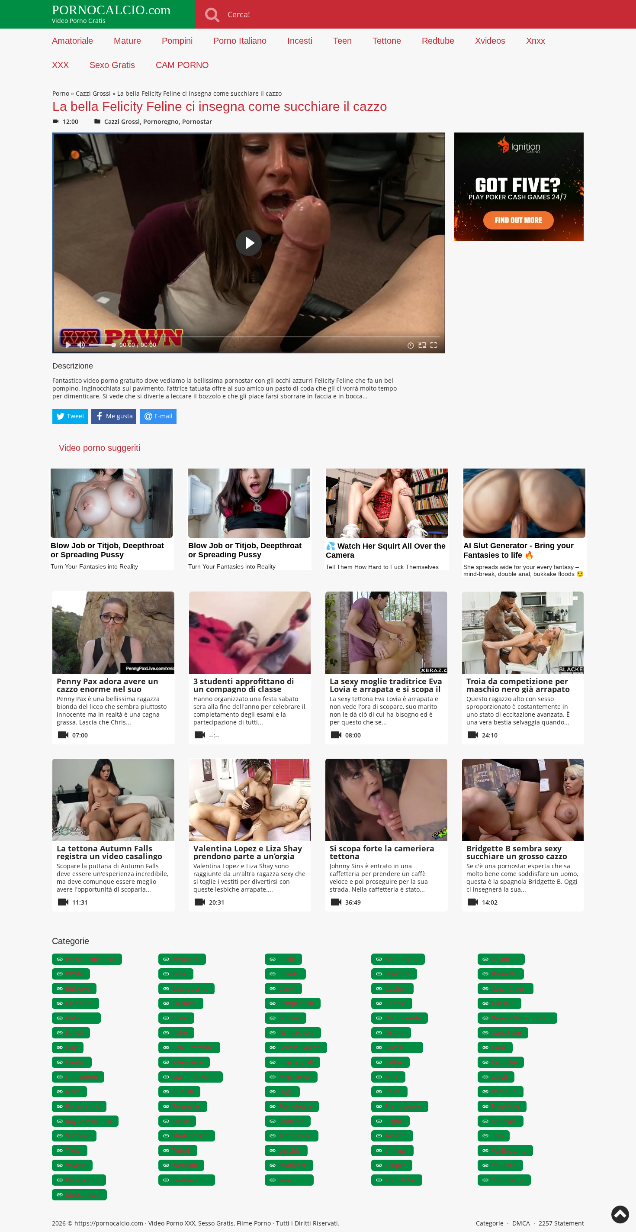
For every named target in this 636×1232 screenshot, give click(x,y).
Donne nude (403, 1018)
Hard (498, 1047)
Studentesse (190, 1136)
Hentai (75, 1062)
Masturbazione (194, 1077)
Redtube (438, 40)
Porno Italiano (240, 40)
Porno (60, 93)
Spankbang (507, 1180)
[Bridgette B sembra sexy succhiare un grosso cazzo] (523, 800)
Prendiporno (403, 1106)
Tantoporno (295, 1136)
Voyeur (76, 1165)
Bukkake (78, 988)
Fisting (394, 1032)
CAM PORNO (182, 65)
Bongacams (82, 1180)
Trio (497, 1136)
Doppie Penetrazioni (520, 1018)
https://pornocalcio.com (108, 1223)
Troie (73, 1150)
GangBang (506, 1032)
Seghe (394, 1121)
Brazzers (397, 974)
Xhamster (292, 1165)
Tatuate (395, 1136)
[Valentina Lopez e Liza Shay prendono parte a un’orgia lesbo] (250, 800)
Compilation (296, 1003)
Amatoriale (72, 40)
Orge (286, 1091)
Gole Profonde (192, 1047)
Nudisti (182, 1091)
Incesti (299, 40)
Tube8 (181, 1150)
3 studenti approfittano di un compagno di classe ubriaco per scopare (243, 689)
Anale (287, 959)
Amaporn (185, 959)
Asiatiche (504, 959)
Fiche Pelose (296, 1032)
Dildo (179, 1018)
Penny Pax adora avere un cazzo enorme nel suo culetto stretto (107, 689)
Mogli (499, 1077)
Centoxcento (190, 1180)
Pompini (177, 40)
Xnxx (535, 40)
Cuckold (502, 1003)
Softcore (78, 1136)
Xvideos (490, 40)
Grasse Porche (299, 1047)
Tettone (387, 40)
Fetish (74, 1032)
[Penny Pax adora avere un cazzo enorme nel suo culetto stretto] (113, 633)
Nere (73, 1091)
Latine (394, 1062)
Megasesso (295, 1077)
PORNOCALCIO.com (111, 9)
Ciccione (184, 1003)
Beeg (179, 974)
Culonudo (80, 1018)
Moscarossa (83, 1194)
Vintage (396, 1150)
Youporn (503, 1165)
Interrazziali (296, 1062)
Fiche (179, 1032)
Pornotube (400, 1180)
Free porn (293, 1180)
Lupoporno (81, 1077)
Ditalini (289, 1018)
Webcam (184, 1165)
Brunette (504, 974)
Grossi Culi (400, 1047)
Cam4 (287, 988)
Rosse (180, 1121)
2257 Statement (561, 1223)
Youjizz (395, 1165)
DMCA (521, 1223)
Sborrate (291, 1121)
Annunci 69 (401, 959)
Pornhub (504, 1091)
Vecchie (290, 1150)
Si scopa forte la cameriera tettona (382, 852)
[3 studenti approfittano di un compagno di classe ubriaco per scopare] (250, 633)
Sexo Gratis (112, 65)
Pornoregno (161, 121)
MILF (391, 1077)
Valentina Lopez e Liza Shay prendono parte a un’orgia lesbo (247, 856)
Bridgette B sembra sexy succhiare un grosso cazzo (516, 852)
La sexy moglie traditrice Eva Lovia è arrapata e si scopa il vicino (386, 689)
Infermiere (187, 1062)
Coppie (395, 1003)
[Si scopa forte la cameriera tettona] (386, 800)
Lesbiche (504, 1062)
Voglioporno (508, 1150)
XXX (60, 65)
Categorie (490, 1223)
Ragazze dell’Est (89, 1121)
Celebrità (79, 1003)
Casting (396, 988)
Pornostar (197, 121)
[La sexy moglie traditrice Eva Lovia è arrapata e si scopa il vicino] (386, 633)
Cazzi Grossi (93, 93)
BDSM (74, 974)
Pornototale (295, 1106)
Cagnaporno (190, 988)
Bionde (289, 974)
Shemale (504, 1121)
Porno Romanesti (90, 959)
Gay (71, 1047)
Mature (127, 40)
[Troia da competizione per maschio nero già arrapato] (523, 633)
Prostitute (505, 1106)
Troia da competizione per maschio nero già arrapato (518, 685)
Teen (342, 40)
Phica (393, 1091)
